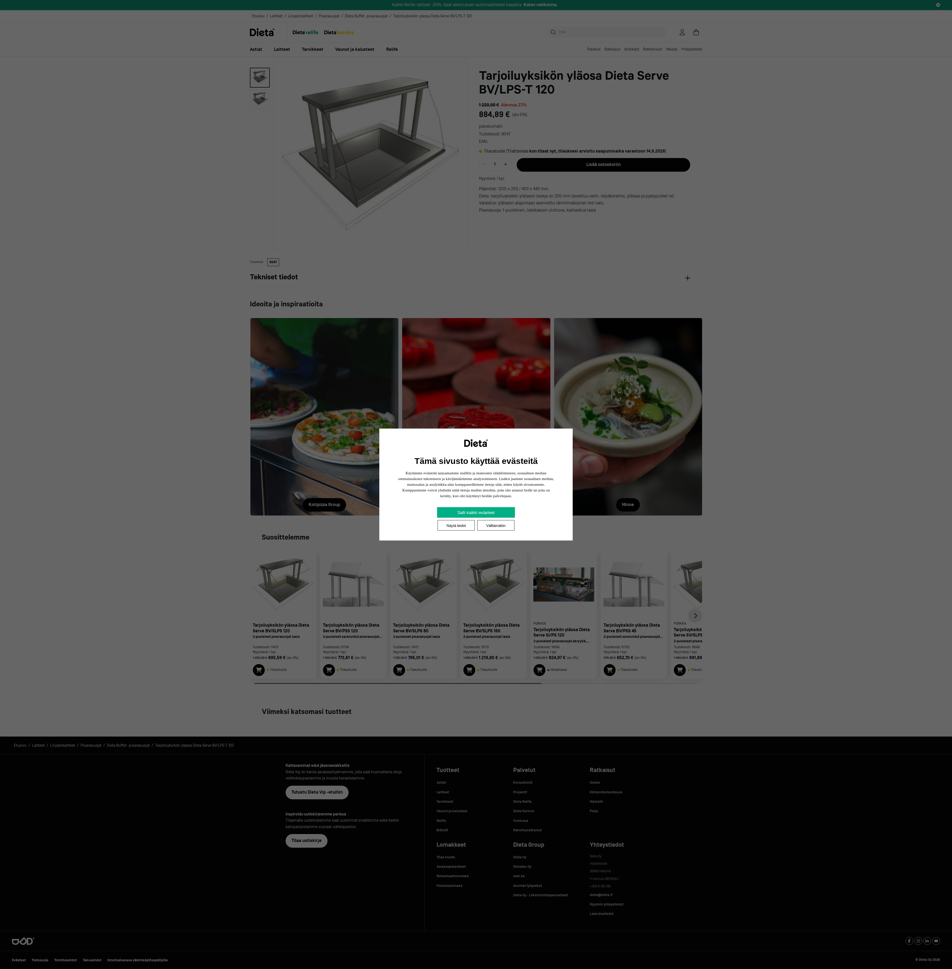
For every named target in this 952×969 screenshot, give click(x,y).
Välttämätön (496, 525)
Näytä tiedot (456, 525)
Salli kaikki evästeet (476, 512)
